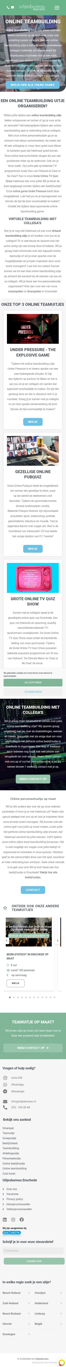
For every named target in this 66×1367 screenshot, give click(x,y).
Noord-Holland (11, 1293)
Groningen (9, 1334)
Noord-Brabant (12, 1313)
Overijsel (40, 1293)
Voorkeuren (33, 692)
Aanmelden (34, 1261)
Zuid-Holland (10, 1303)
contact (15, 816)
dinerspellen (34, 291)
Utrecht (7, 1323)
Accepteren (33, 682)
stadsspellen (15, 291)
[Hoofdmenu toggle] (57, 8)
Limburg (40, 1313)
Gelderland (41, 1303)
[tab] (17, 1293)
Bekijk (15, 983)
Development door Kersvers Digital (47, 1362)
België (38, 1323)
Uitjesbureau (42, 1358)
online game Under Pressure (29, 191)
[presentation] (6, 940)
